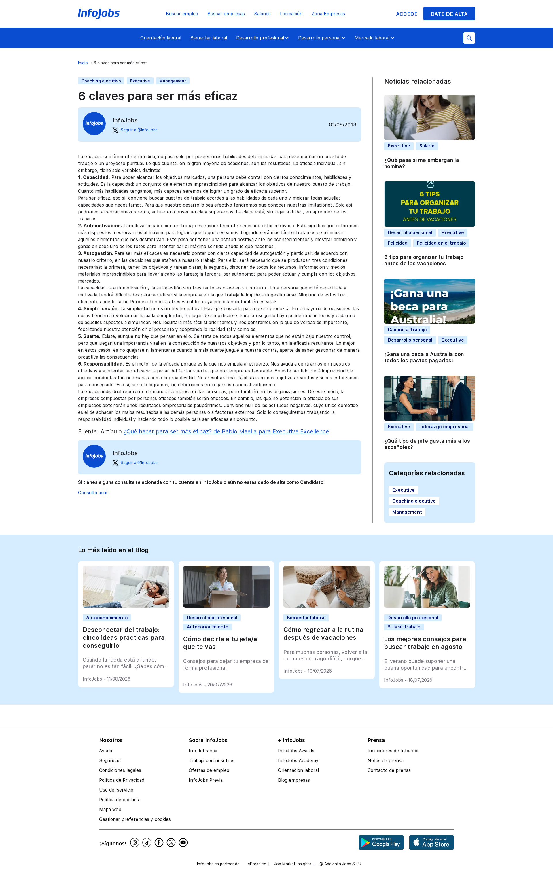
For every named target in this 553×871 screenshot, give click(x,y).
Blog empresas (294, 780)
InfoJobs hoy (203, 750)
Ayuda (105, 750)
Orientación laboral (160, 38)
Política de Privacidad (121, 780)
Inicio (83, 62)
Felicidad (398, 243)
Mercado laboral (372, 38)
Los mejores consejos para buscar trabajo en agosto (425, 643)
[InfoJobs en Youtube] (184, 842)
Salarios (262, 13)
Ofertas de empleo (209, 770)
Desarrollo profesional (260, 38)
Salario (427, 146)
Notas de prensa (386, 760)
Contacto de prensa (389, 770)
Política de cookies (119, 799)
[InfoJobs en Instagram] (136, 842)
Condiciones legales (120, 770)
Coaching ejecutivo (101, 81)
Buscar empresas (226, 13)
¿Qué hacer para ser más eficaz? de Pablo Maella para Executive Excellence (226, 431)
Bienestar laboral (208, 38)
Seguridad (109, 760)
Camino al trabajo (407, 329)
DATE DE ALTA (449, 14)
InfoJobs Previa (206, 780)
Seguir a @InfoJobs (139, 130)
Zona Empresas (328, 13)
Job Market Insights (292, 863)
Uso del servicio (116, 790)
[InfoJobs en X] (172, 842)
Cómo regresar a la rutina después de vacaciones (323, 633)
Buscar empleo (182, 13)
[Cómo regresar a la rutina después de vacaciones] (326, 606)
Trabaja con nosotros (211, 760)
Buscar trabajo (404, 627)
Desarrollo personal (319, 38)
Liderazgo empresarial (444, 426)
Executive (140, 81)
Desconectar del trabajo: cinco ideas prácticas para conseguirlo (124, 637)
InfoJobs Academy (298, 760)
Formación (291, 13)
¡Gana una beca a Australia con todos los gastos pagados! (424, 357)
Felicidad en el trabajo (441, 243)
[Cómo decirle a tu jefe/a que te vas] (226, 606)
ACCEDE (406, 14)
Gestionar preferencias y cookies (135, 819)
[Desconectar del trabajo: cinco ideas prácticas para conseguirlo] (126, 606)
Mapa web (110, 809)
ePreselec (257, 863)
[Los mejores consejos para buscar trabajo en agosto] (427, 606)
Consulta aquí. (93, 492)
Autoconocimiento (107, 617)
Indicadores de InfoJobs (394, 750)
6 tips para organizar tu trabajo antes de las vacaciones (423, 260)
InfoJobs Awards (296, 750)
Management (172, 81)
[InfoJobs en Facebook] (160, 842)
